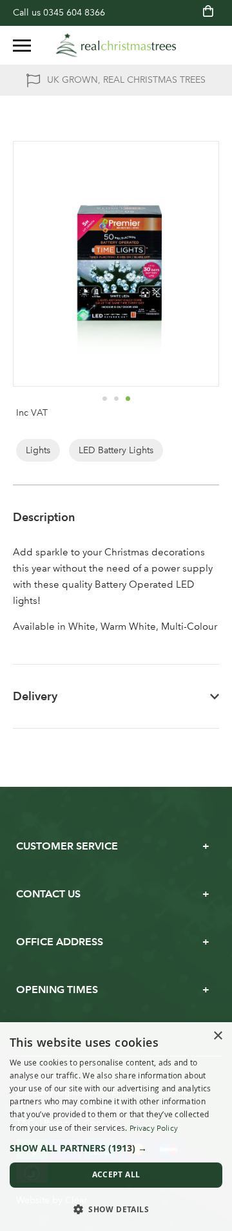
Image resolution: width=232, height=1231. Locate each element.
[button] (104, 398)
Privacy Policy (154, 1128)
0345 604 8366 (74, 12)
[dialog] (116, 1126)
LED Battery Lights (116, 450)
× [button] (217, 1036)
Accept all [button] (116, 1174)
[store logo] (116, 45)
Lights (38, 450)
